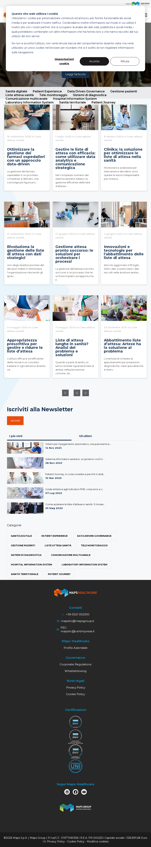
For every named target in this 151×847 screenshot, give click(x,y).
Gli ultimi (85, 436)
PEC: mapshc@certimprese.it (77, 629)
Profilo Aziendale (75, 648)
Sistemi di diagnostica (89, 95)
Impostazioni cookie (64, 61)
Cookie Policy (75, 694)
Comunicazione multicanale (70, 555)
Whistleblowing (75, 671)
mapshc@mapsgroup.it (77, 621)
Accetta (94, 61)
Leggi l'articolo (75, 74)
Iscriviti (15, 420)
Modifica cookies (97, 841)
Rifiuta (125, 61)
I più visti (15, 436)
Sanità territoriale (24, 574)
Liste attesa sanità (20, 95)
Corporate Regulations (75, 664)
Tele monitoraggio (53, 95)
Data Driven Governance (86, 91)
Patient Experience (47, 91)
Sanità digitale (16, 91)
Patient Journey (59, 574)
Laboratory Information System (84, 564)
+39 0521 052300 (77, 614)
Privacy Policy (75, 687)
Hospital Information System (31, 564)
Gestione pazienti (123, 91)
